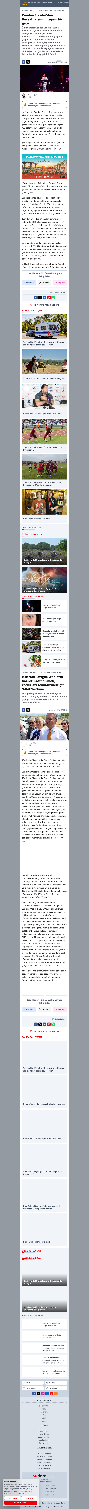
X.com (46, 283)
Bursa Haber (45, 1431)
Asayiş (44, 1409)
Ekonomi (44, 1412)
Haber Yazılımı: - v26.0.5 (44, 1507)
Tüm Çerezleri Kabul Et (21, 1503)
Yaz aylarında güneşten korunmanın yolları (49, 2)
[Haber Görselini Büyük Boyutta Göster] (44, 78)
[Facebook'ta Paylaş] (23, 62)
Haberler (25, 10)
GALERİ (52, 1383)
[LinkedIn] (47, 1393)
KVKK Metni (49, 1492)
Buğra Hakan (32, 744)
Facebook (29, 283)
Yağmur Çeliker (33, 96)
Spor (44, 1415)
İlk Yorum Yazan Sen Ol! (46, 305)
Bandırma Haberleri (44, 1459)
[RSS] (56, 1393)
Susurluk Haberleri (44, 1465)
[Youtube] (51, 1393)
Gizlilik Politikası (50, 1485)
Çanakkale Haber (44, 1437)
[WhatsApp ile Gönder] (53, 297)
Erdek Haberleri (44, 1468)
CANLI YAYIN (31, 1388)
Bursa (32, 10)
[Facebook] (34, 1393)
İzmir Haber (44, 1434)
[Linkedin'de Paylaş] (44, 297)
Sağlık (44, 1418)
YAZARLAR (53, 1388)
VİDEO (28, 1383)
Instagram (60, 283)
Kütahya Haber (45, 1443)
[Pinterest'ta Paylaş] (49, 297)
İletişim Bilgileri (50, 1495)
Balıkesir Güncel (36, 672)
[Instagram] (42, 1393)
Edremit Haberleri (44, 1456)
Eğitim (44, 1421)
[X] (38, 1393)
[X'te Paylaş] (28, 62)
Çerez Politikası (50, 1489)
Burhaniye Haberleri (44, 1462)
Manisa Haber (44, 1440)
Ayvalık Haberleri (44, 1453)
